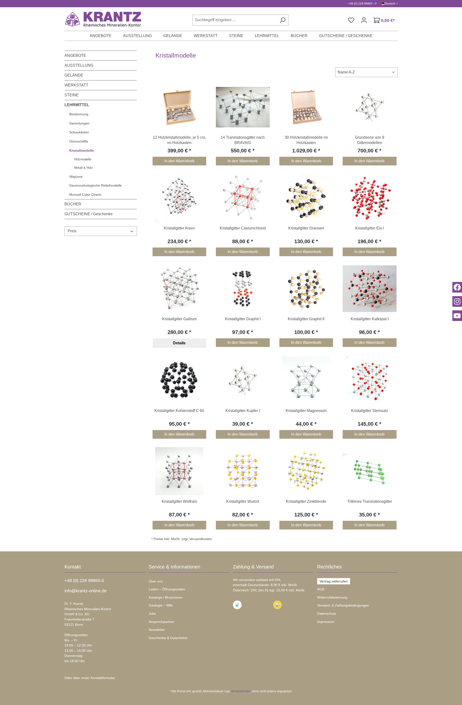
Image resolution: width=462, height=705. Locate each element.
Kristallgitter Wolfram (179, 501)
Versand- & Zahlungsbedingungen (343, 605)
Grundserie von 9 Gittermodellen (369, 140)
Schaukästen (79, 132)
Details (179, 343)
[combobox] (234, 20)
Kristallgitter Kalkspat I (370, 319)
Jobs (152, 613)
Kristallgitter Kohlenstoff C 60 (179, 411)
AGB (320, 589)
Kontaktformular (103, 678)
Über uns (156, 581)
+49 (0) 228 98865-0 (84, 580)
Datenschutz (326, 613)
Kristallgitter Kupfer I (242, 411)
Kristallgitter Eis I (369, 228)
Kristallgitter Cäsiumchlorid (243, 228)
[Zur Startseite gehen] (100, 19)
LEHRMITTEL (76, 105)
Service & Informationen (174, 566)
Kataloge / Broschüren (166, 597)
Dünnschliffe (78, 141)
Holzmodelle (82, 159)
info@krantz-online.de (85, 590)
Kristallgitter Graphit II (306, 319)
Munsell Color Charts (85, 194)
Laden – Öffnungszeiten (167, 589)
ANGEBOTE (75, 55)
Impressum (325, 622)
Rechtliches (329, 566)
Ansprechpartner (161, 622)
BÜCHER (72, 204)
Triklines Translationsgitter (369, 501)
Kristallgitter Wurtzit (242, 501)
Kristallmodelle (81, 150)
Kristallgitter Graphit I (243, 319)
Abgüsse (76, 176)
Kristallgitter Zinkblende (306, 501)
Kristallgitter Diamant (306, 228)
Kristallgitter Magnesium (306, 411)
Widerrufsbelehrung (332, 597)
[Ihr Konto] (364, 20)
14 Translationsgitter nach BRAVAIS (243, 140)
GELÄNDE (73, 75)
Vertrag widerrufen (334, 581)
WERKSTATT (76, 85)
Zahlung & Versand (253, 566)
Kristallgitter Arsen (179, 228)
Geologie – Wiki (161, 605)
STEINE (71, 95)
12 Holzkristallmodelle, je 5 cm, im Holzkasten (179, 140)
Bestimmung (78, 114)
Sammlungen (79, 123)
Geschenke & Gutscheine (168, 638)
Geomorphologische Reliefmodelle (95, 185)
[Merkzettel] (351, 20)
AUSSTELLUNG (78, 65)
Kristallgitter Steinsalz (369, 411)
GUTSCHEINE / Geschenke (88, 214)
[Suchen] (282, 20)
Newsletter (157, 630)
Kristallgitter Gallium (179, 319)
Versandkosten (240, 691)
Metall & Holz (83, 168)
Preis (72, 231)
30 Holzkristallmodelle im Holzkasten (306, 140)
